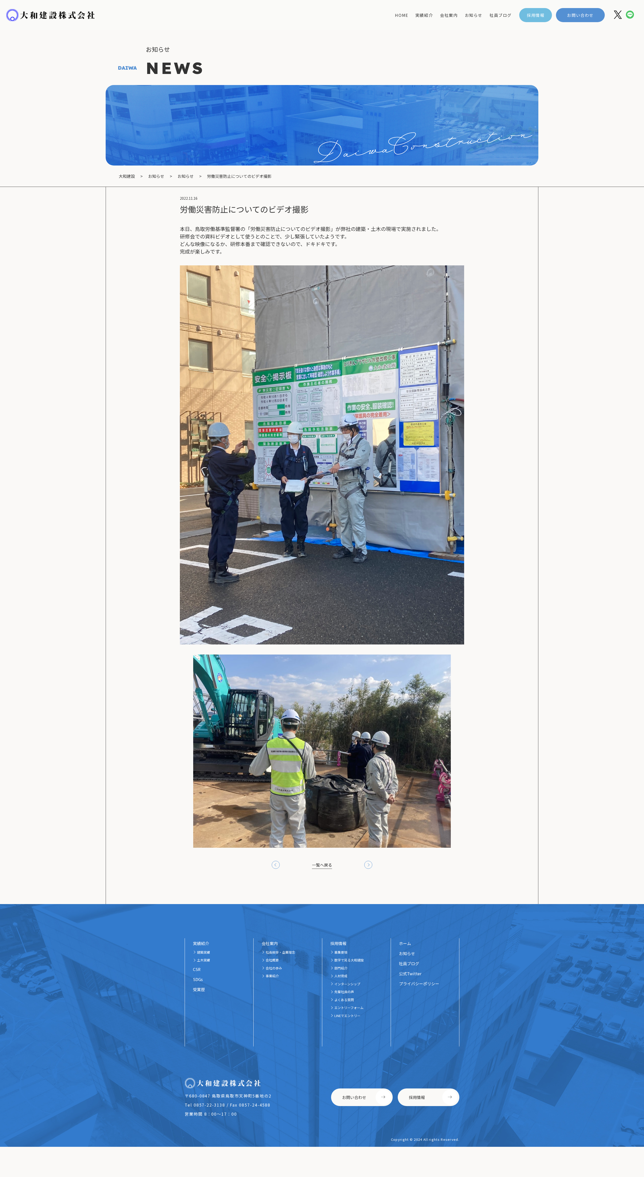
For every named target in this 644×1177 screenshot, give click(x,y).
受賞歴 (199, 989)
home (401, 15)
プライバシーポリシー (419, 984)
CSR (196, 969)
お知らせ (473, 15)
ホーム (405, 943)
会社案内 (449, 15)
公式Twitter (410, 973)
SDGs (198, 979)
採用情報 (535, 15)
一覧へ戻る (322, 865)
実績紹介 (424, 15)
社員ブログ (501, 15)
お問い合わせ (580, 15)
